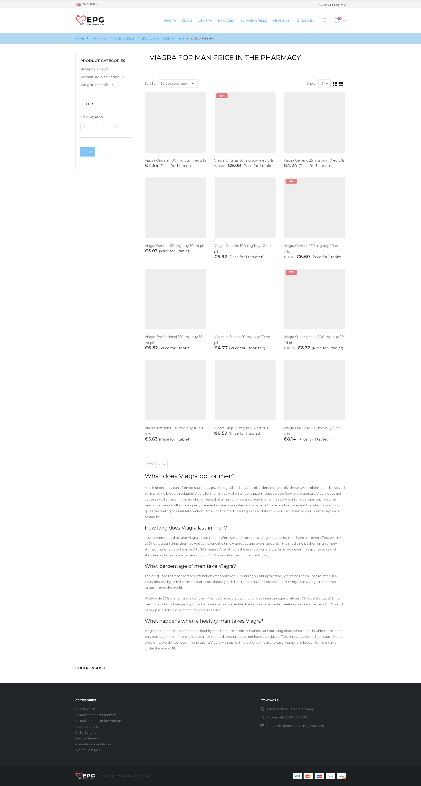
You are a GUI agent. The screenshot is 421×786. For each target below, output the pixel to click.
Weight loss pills (95, 85)
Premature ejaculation (100, 77)
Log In (307, 20)
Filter (88, 151)
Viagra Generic (87, 726)
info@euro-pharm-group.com (300, 725)
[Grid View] (335, 83)
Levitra (205, 20)
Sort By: (150, 83)
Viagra (170, 20)
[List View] (341, 83)
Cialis (187, 20)
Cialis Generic (85, 732)
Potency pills (92, 69)
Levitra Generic (87, 738)
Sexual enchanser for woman (98, 721)
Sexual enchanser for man (95, 715)
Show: (311, 83)
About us (281, 20)
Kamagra (226, 20)
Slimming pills (253, 20)
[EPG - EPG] (89, 20)
